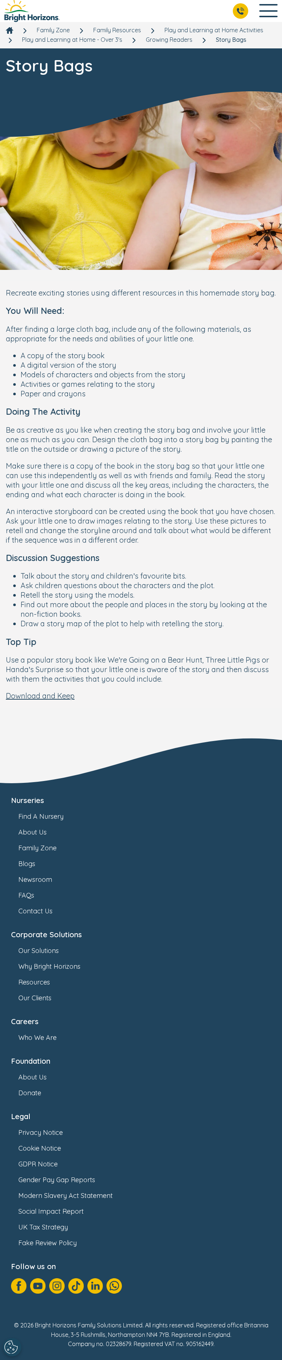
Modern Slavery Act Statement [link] (65, 1195)
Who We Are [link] (37, 1037)
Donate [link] (29, 1093)
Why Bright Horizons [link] (49, 966)
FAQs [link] (26, 895)
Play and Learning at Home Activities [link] (213, 30)
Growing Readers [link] (169, 39)
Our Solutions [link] (38, 950)
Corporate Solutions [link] (46, 934)
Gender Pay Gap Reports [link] (56, 1180)
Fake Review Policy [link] (47, 1243)
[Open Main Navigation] (268, 11)
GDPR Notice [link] (38, 1164)
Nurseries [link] (27, 800)
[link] (31, 11)
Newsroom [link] (35, 879)
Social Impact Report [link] (51, 1211)
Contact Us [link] (35, 911)
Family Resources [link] (117, 30)
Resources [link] (34, 982)
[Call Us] (240, 11)
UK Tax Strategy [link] (43, 1227)
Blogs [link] (26, 863)
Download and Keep (40, 695)
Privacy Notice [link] (40, 1132)
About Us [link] (32, 832)
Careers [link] (25, 1021)
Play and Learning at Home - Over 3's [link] (72, 39)
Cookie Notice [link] (39, 1148)
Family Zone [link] (53, 30)
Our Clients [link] (34, 998)
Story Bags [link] (231, 39)
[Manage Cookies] (12, 1347)
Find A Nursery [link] (41, 816)
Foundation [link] (30, 1061)
